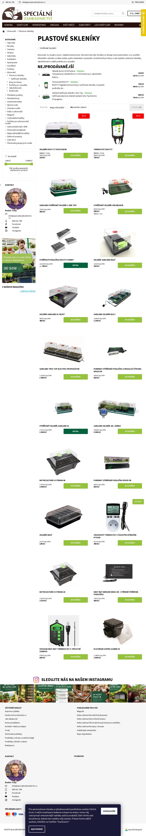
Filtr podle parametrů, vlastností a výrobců (18, 169)
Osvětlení (22, 25)
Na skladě (12, 156)
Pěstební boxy (13, 98)
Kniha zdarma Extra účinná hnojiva (91, 719)
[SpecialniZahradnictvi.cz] (37, 13)
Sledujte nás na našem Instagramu (77, 680)
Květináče (69, 25)
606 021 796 (10, 2)
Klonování (11, 72)
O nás (7, 730)
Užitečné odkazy (13, 708)
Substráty (84, 25)
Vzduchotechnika (14, 101)
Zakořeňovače (15, 88)
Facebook (16, 224)
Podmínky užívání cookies (16, 741)
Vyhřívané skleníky (19, 78)
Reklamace (9, 745)
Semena (8, 25)
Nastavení (37, 829)
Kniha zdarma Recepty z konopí (90, 726)
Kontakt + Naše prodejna (15, 726)
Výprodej (11, 42)
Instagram (16, 230)
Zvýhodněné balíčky (15, 118)
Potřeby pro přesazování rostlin (17, 122)
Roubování (13, 90)
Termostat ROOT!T (65, 82)
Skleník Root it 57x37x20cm (68, 71)
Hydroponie (39, 25)
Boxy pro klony (15, 82)
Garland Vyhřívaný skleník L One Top (72, 93)
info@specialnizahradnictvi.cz (33, 2)
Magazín (10, 114)
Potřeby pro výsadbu (18, 85)
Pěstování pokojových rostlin (19, 143)
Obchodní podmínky (13, 734)
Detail (76, 265)
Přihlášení (139, 2)
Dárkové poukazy (14, 136)
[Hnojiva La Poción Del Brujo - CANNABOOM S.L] (4, 31)
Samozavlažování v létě (17, 126)
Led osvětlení (102, 25)
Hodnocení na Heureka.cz (16, 715)
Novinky (118, 25)
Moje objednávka (84, 734)
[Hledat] (123, 13)
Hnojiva (54, 25)
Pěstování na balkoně (16, 130)
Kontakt (9, 756)
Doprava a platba (12, 711)
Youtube (15, 227)
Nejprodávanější (57, 107)
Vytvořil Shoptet (135, 829)
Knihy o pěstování (14, 111)
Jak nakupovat (11, 719)
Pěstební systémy (15, 95)
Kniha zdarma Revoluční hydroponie (92, 715)
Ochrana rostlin (13, 108)
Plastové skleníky (16, 75)
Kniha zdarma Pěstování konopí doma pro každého (98, 722)
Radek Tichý (10, 782)
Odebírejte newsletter (86, 730)
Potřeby (10, 69)
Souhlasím (109, 811)
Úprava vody (12, 105)
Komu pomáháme (12, 722)
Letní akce (11, 139)
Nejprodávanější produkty (18, 133)
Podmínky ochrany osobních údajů (19, 738)
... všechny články (27, 291)
